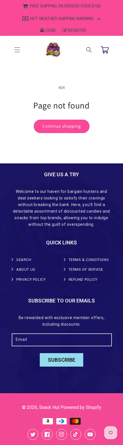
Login (50, 30)
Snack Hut (49, 407)
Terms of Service (86, 269)
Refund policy (83, 279)
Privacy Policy (30, 279)
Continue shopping (61, 126)
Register (77, 30)
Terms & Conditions (89, 260)
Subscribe (61, 360)
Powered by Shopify (80, 407)
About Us (25, 269)
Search (23, 260)
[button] (17, 49)
